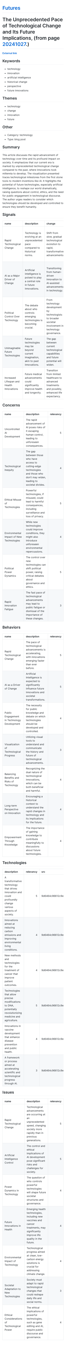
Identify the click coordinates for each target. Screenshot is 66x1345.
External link (9, 53)
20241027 (14, 44)
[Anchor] (22, 61)
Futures (11, 8)
